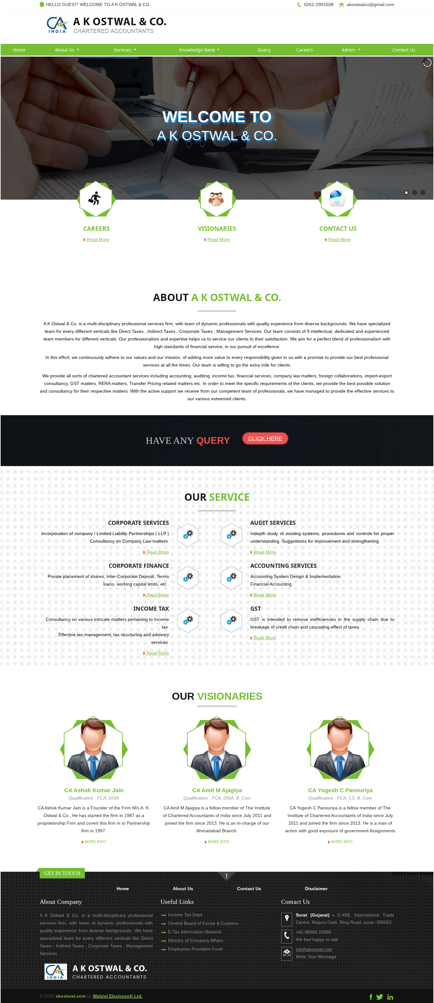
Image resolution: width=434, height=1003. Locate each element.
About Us (183, 888)
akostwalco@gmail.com (370, 4)
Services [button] (123, 50)
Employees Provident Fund (195, 948)
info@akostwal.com (314, 949)
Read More (97, 239)
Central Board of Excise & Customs (203, 923)
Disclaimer (316, 888)
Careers (304, 50)
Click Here (265, 438)
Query (264, 50)
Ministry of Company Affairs (195, 940)
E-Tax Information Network (194, 931)
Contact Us (403, 50)
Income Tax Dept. (185, 914)
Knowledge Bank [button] (197, 50)
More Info (95, 842)
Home (19, 50)
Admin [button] (349, 50)
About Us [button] (65, 50)
